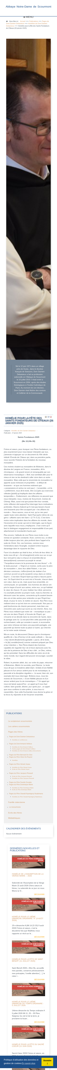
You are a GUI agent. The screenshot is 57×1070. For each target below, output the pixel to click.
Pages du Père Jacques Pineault (21, 773)
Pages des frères (15, 732)
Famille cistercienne (16, 802)
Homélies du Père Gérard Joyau (22, 767)
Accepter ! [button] (47, 1061)
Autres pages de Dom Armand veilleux (23, 749)
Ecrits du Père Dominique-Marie (21, 789)
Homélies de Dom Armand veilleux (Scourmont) (26, 751)
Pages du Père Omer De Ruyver (20, 757)
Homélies (15, 760)
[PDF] (51, 417)
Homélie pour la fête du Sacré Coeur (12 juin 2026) (28, 1045)
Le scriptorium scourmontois (20, 721)
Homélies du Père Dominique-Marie (23, 788)
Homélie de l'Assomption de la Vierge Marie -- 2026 (27, 875)
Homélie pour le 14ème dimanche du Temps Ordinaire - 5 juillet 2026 (28, 1003)
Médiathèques (14, 818)
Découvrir (39, 894)
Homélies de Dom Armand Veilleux (22, 747)
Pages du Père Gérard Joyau (19, 764)
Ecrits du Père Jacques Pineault (22, 776)
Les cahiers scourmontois (19, 726)
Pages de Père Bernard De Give (20, 755)
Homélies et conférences (19, 740)
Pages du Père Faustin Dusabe (20, 782)
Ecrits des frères (15, 813)
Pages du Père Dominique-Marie (21, 784)
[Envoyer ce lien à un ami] (48, 417)
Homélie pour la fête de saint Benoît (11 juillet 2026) (27, 960)
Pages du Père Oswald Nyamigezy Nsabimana (26, 793)
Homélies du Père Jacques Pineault (23, 778)
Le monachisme (15, 807)
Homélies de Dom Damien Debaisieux (23, 430)
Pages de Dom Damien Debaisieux (22, 736)
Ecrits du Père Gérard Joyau (20, 769)
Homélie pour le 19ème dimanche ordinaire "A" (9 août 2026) (27, 918)
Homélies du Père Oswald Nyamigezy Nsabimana (27, 796)
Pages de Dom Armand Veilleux (20, 744)
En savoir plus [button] (28, 1063)
